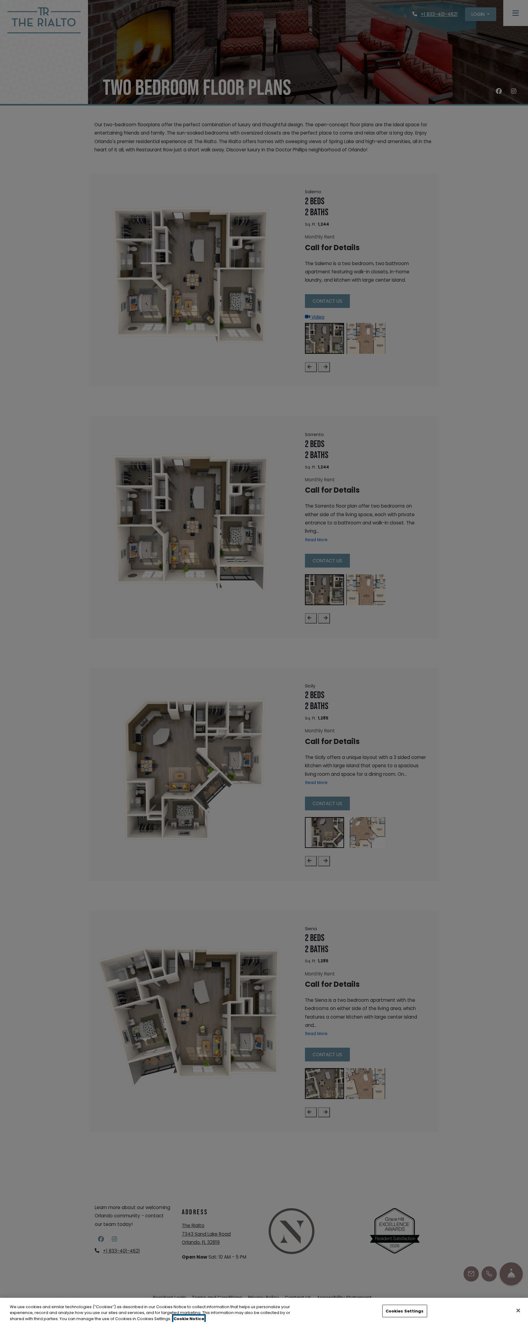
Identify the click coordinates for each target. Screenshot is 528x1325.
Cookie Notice (189, 1319)
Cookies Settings (405, 1311)
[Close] (518, 1310)
